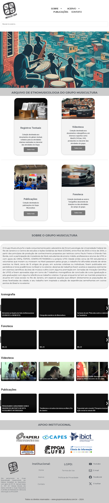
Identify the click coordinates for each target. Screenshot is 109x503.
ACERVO (71, 8)
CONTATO (76, 12)
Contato (41, 484)
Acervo (41, 477)
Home (41, 470)
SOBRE (54, 8)
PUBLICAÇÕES (60, 12)
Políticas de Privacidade (68, 478)
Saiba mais (31, 149)
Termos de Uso (68, 471)
